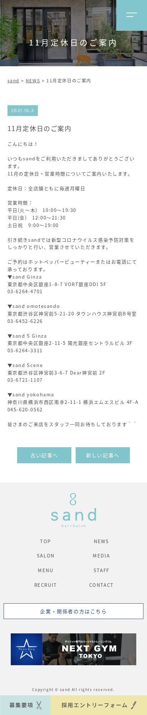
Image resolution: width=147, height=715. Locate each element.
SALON (46, 555)
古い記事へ (44, 455)
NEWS (33, 80)
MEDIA (101, 555)
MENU (45, 570)
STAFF (101, 570)
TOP (45, 541)
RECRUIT (45, 584)
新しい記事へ (103, 455)
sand (13, 80)
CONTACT (101, 584)
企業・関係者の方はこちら (73, 611)
